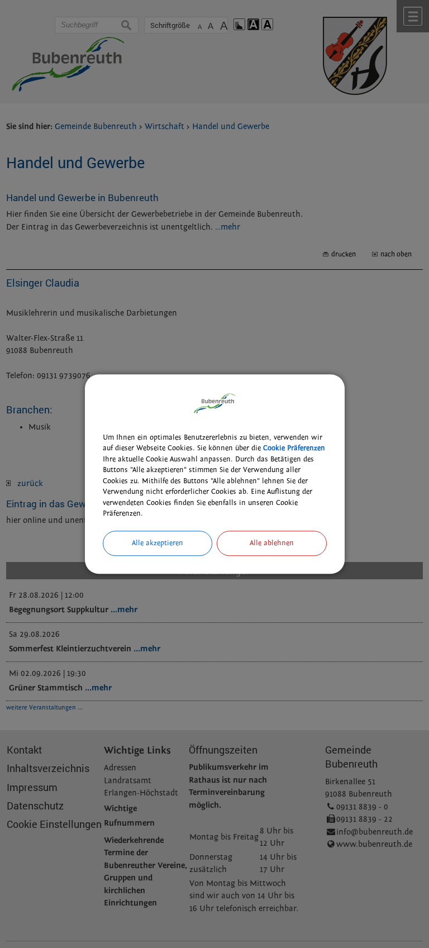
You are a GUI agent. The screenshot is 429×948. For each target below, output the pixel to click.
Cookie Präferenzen (294, 448)
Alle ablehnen (272, 543)
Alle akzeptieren (157, 543)
